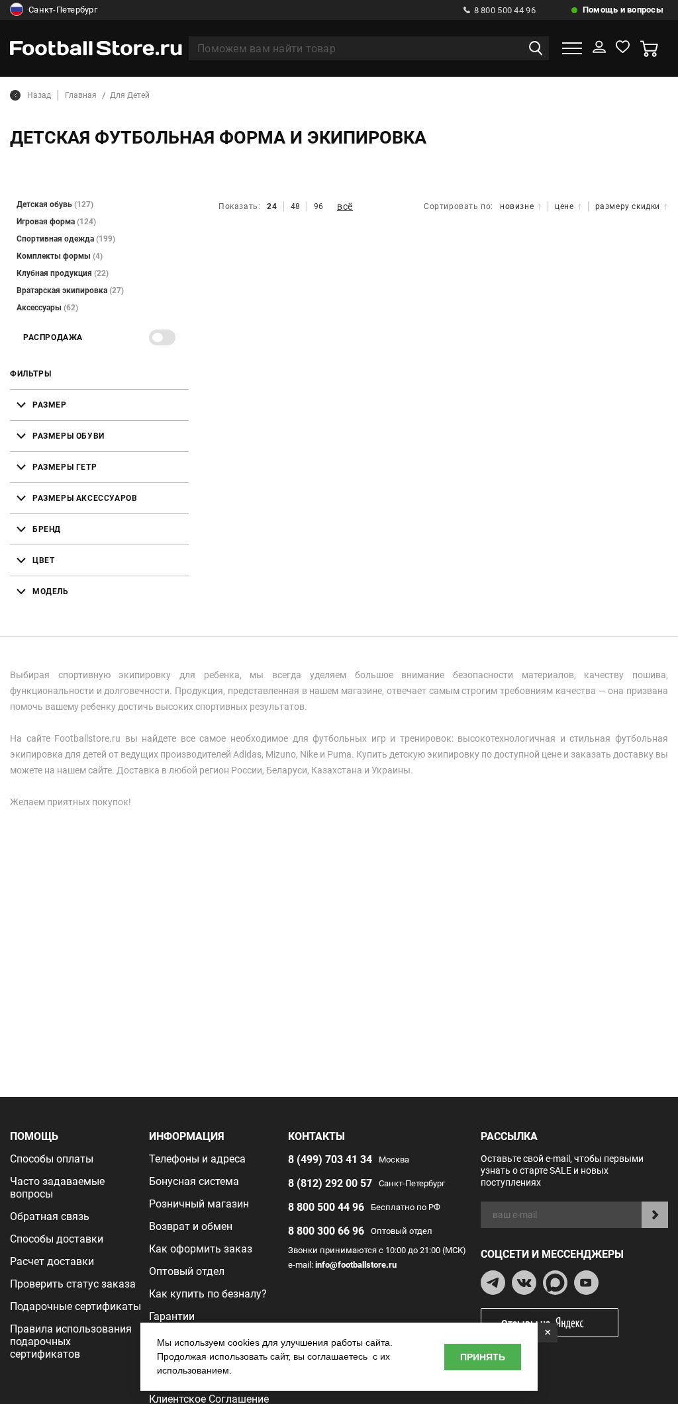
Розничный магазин (199, 1204)
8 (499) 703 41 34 (330, 1159)
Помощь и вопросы (623, 10)
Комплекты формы (60, 256)
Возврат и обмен (190, 1226)
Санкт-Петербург (62, 10)
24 (272, 206)
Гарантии (172, 1316)
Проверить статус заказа (73, 1284)
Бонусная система (194, 1181)
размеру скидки (627, 206)
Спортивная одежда (66, 238)
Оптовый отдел (186, 1271)
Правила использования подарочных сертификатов (71, 1341)
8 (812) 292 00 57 (330, 1183)
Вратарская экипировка (70, 290)
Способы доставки (56, 1239)
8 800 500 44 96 (505, 10)
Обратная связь (49, 1216)
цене (564, 206)
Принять (482, 1357)
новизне (517, 206)
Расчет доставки (52, 1261)
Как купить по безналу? (208, 1294)
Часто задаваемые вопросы (57, 1187)
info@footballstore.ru (356, 1265)
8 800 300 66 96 (326, 1231)
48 (296, 206)
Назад (39, 95)
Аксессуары (47, 307)
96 (319, 206)
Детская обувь (55, 204)
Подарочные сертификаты (75, 1306)
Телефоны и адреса (197, 1159)
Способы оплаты (51, 1159)
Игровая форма (56, 221)
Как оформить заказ (200, 1249)
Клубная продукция (63, 273)
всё (345, 206)
